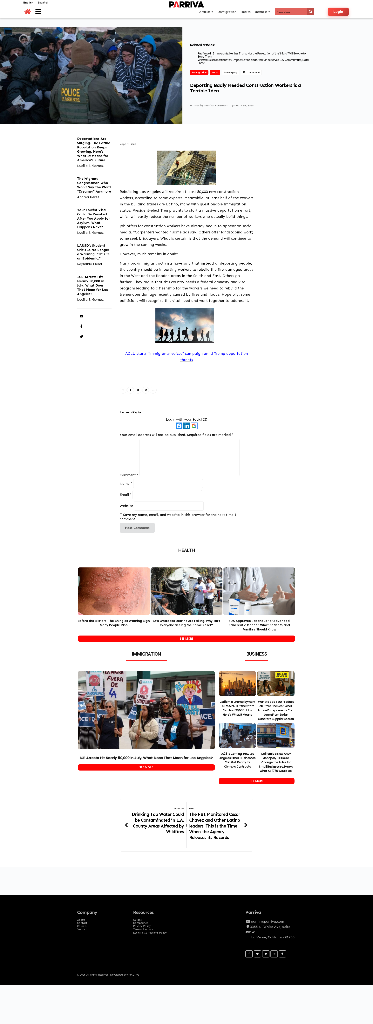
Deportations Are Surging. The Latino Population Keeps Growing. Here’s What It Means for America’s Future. (93, 149)
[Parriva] (186, 12)
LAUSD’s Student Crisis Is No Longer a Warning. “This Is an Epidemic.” (93, 251)
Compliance (140, 921)
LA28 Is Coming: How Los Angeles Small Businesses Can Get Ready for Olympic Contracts (237, 760)
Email (126, 495)
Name (126, 483)
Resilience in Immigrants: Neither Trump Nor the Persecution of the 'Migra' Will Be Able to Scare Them (252, 55)
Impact (82, 927)
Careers (82, 924)
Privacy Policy (142, 924)
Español (43, 2)
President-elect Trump (152, 210)
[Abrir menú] (38, 11)
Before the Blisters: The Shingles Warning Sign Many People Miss (114, 623)
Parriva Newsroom (216, 105)
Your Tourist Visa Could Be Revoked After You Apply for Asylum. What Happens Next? (93, 218)
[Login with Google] (194, 426)
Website (126, 506)
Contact (82, 921)
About (81, 918)
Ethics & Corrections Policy (150, 932)
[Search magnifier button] (310, 11)
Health (246, 12)
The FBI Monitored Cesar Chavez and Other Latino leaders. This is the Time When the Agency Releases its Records (214, 826)
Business (261, 12)
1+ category (230, 72)
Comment (129, 475)
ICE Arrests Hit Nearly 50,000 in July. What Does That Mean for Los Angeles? (92, 285)
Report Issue (128, 144)
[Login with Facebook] (179, 426)
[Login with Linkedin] (186, 426)
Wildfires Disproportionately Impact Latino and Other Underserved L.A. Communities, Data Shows (253, 61)
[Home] (27, 12)
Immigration (199, 72)
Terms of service (143, 927)
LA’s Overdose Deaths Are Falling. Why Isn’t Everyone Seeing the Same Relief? (186, 623)
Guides (137, 918)
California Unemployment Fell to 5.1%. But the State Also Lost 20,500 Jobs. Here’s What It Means (237, 708)
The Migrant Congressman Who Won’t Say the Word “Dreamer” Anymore (94, 184)
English (28, 2)
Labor (215, 72)
